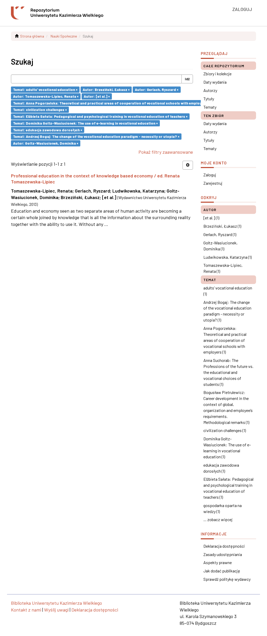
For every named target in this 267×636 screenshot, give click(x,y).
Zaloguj (209, 174)
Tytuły (208, 98)
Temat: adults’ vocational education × (45, 89)
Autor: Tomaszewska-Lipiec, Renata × (45, 96)
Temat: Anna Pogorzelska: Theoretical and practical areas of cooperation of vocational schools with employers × (111, 103)
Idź (187, 79)
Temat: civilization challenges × (40, 109)
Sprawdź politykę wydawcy (227, 579)
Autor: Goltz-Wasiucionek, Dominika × (45, 143)
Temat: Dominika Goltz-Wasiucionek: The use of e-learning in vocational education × (85, 123)
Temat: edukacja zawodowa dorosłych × (47, 129)
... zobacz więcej (218, 519)
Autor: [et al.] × (97, 96)
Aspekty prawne (217, 562)
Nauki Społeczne (64, 36)
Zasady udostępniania (222, 554)
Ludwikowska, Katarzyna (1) (227, 257)
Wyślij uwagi (56, 610)
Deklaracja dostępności (224, 546)
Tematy (209, 106)
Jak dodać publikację (221, 570)
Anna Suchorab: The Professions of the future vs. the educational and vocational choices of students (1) (228, 372)
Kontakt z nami (26, 610)
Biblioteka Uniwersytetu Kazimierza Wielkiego (56, 603)
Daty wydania (215, 81)
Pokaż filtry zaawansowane (165, 152)
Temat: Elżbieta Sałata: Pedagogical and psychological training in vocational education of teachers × (100, 116)
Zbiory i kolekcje (217, 73)
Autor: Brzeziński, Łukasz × (106, 89)
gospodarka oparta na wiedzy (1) (222, 508)
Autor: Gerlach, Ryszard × (156, 89)
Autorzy (210, 90)
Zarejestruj (212, 183)
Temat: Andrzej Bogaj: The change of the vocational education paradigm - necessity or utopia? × (96, 136)
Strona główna (32, 36)
